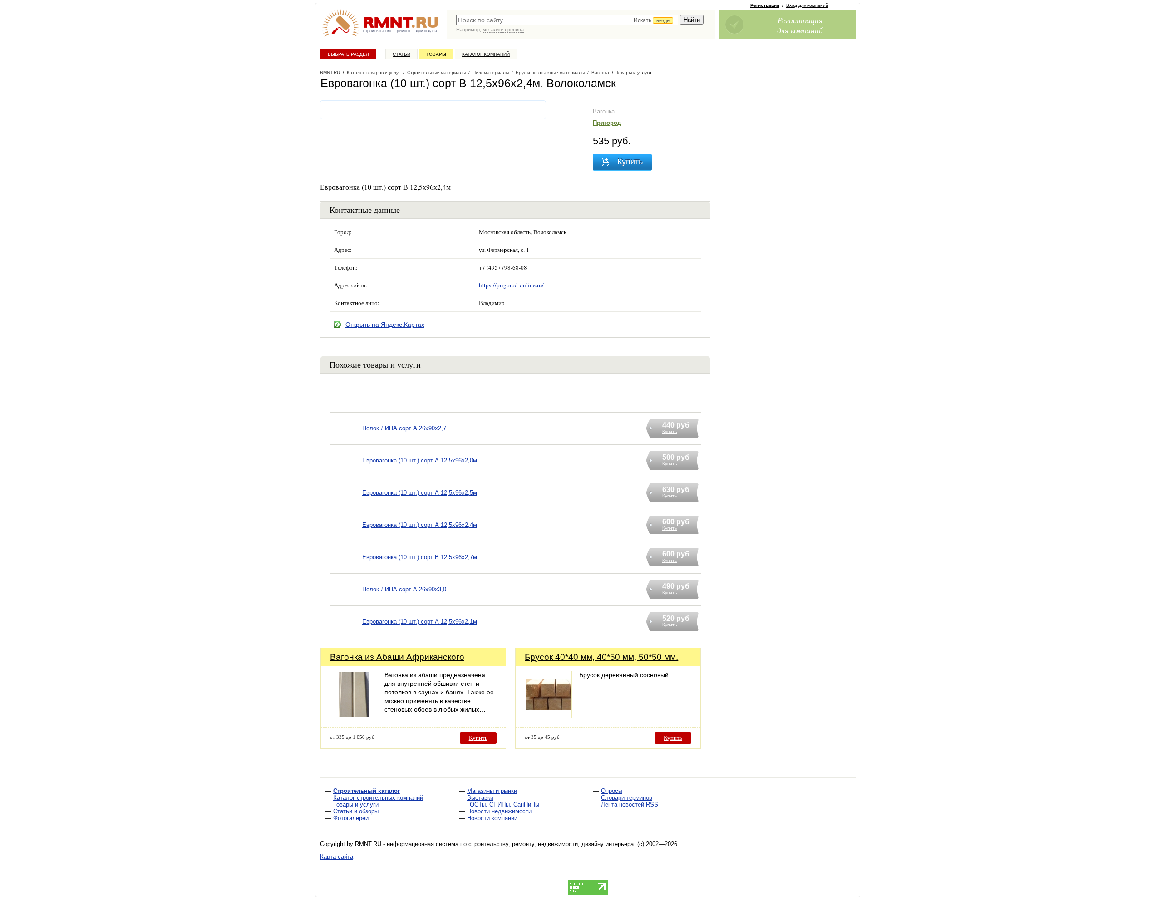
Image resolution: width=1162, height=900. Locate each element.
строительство (377, 31)
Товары (436, 54)
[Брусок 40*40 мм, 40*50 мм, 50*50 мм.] (548, 715)
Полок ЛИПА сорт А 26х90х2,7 (404, 428)
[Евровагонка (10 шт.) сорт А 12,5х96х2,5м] (346, 504)
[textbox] (567, 20)
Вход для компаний (807, 5)
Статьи (401, 54)
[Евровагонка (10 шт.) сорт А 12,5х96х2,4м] (346, 536)
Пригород (607, 122)
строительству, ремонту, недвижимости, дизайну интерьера (551, 844)
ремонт (403, 31)
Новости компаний (492, 818)
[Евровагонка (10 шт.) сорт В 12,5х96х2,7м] (346, 569)
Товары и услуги (356, 804)
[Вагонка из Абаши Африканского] (353, 715)
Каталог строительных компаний (378, 797)
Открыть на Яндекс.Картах (384, 324)
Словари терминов (626, 797)
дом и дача (426, 31)
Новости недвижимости (499, 811)
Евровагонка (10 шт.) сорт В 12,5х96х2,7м (419, 557)
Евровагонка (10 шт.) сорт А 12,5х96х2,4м (419, 524)
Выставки (480, 797)
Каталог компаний (486, 54)
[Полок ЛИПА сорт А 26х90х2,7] (346, 440)
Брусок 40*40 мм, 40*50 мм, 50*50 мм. (601, 657)
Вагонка (604, 111)
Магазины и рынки (492, 790)
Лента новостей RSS (629, 804)
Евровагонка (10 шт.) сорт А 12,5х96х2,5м (419, 492)
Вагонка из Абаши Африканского (397, 657)
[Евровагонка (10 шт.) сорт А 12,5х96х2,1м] (346, 633)
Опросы (611, 790)
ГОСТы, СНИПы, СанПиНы (503, 804)
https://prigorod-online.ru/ (511, 285)
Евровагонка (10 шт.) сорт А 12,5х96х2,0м (419, 460)
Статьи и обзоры (356, 811)
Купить (478, 737)
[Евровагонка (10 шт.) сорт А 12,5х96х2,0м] (346, 472)
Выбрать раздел (348, 54)
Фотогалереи (351, 818)
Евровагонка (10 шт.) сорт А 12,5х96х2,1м (419, 621)
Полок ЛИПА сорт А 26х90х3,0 (404, 589)
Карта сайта (336, 856)
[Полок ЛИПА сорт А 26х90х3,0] (346, 601)
